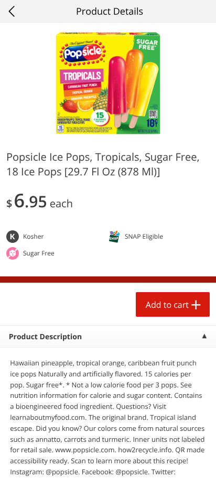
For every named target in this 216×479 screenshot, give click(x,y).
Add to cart (167, 304)
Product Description (45, 337)
